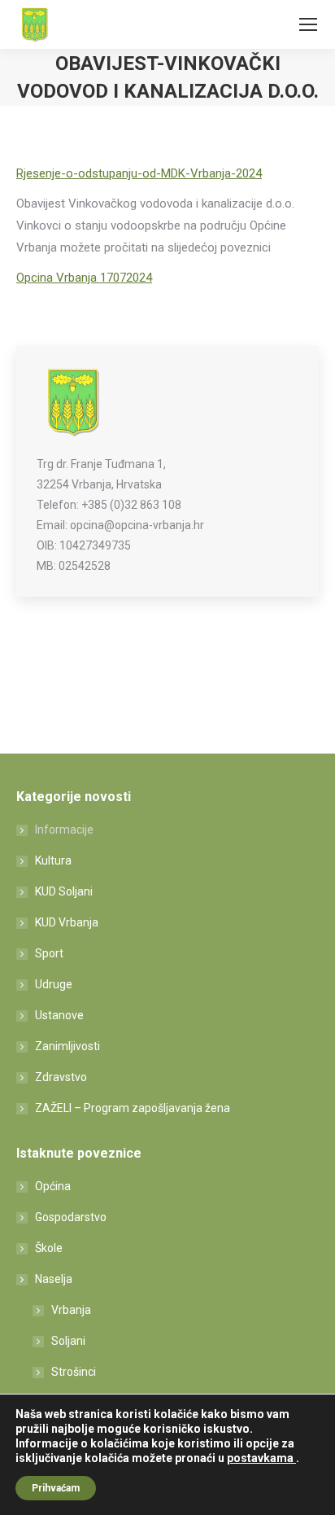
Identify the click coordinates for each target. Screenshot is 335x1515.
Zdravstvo (61, 1077)
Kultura (53, 860)
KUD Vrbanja (66, 922)
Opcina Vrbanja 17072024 (84, 277)
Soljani (68, 1340)
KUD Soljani (64, 891)
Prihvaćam (56, 1488)
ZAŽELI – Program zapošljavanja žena (132, 1107)
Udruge (53, 984)
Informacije (64, 829)
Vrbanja (71, 1309)
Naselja (53, 1278)
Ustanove (59, 1015)
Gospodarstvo (71, 1217)
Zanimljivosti (67, 1046)
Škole (49, 1247)
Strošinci (73, 1371)
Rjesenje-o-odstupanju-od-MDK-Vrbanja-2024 (139, 173)
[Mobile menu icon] (308, 24)
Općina (53, 1186)
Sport (49, 953)
